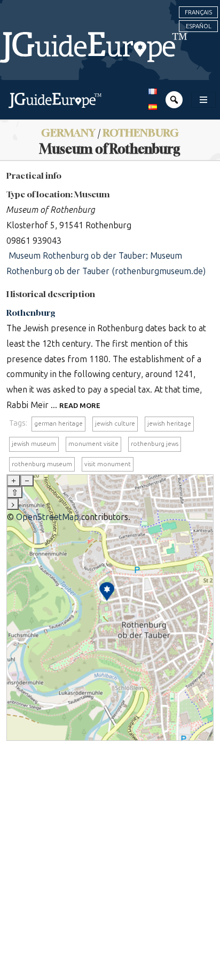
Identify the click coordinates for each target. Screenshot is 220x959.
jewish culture (115, 423)
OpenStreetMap (47, 517)
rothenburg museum (42, 464)
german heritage (58, 423)
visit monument (107, 464)
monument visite (93, 443)
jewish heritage (169, 423)
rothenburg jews (154, 443)
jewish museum (34, 443)
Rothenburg (31, 312)
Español (198, 26)
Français (198, 12)
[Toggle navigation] (203, 100)
